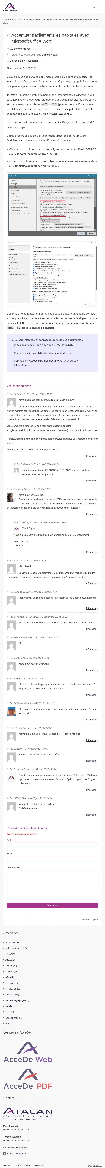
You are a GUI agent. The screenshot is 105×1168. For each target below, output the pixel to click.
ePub (8, 977)
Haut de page (89, 919)
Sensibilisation (12, 1018)
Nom (9, 839)
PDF (7, 1012)
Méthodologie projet (15, 1000)
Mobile (8, 1006)
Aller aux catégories (7, 1)
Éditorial (33, 60)
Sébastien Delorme (35, 828)
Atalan (8, 960)
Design (8, 965)
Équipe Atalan (50, 54)
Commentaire (13, 867)
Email (9, 853)
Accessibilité (34, 19)
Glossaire (7, 1165)
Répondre (91, 456)
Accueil (22, 19)
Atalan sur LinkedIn (16, 1153)
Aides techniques (13, 948)
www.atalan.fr (20, 1147)
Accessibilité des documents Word (49, 353)
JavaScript (10, 994)
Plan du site (40, 1165)
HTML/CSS (11, 989)
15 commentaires (20, 48)
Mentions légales (23, 1165)
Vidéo (8, 1023)
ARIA (8, 954)
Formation (10, 983)
